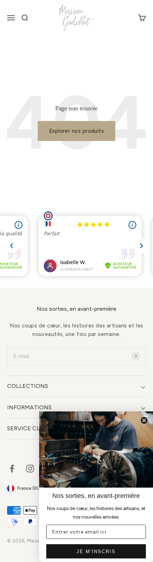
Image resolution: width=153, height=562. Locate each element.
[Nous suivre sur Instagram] (30, 468)
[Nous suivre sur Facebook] (12, 468)
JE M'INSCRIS (96, 551)
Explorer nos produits (76, 131)
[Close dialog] (144, 420)
